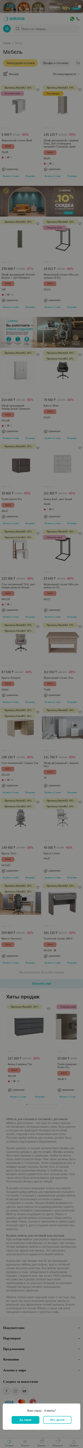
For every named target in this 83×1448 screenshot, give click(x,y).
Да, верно (25, 1419)
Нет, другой (57, 1419)
